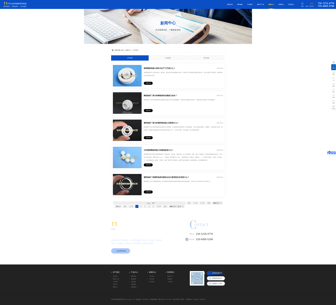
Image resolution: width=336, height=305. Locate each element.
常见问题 (206, 58)
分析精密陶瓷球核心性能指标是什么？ (159, 150)
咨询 (333, 68)
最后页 (148, 203)
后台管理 (175, 299)
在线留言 (169, 279)
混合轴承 (133, 281)
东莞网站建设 (153, 299)
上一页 (195, 203)
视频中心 (115, 287)
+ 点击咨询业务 (120, 251)
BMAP (196, 299)
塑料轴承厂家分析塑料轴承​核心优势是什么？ (161, 123)
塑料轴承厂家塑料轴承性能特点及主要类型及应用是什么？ (166, 177)
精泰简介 (281, 4)
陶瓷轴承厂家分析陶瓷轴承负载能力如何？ (160, 95)
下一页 (159, 206)
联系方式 (169, 276)
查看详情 (148, 83)
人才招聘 (169, 281)
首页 (122, 50)
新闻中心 (271, 4)
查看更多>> (134, 287)
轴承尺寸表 (260, 4)
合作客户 (115, 284)
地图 (307, 6)
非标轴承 (133, 284)
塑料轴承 (240, 4)
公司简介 (115, 276)
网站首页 (230, 4)
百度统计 (189, 299)
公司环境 (115, 281)
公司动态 (135, 50)
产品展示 (250, 4)
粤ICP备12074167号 (164, 299)
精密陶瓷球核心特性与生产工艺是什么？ (159, 68)
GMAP (202, 299)
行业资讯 (168, 58)
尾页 (165, 206)
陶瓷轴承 (133, 279)
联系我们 (291, 4)
